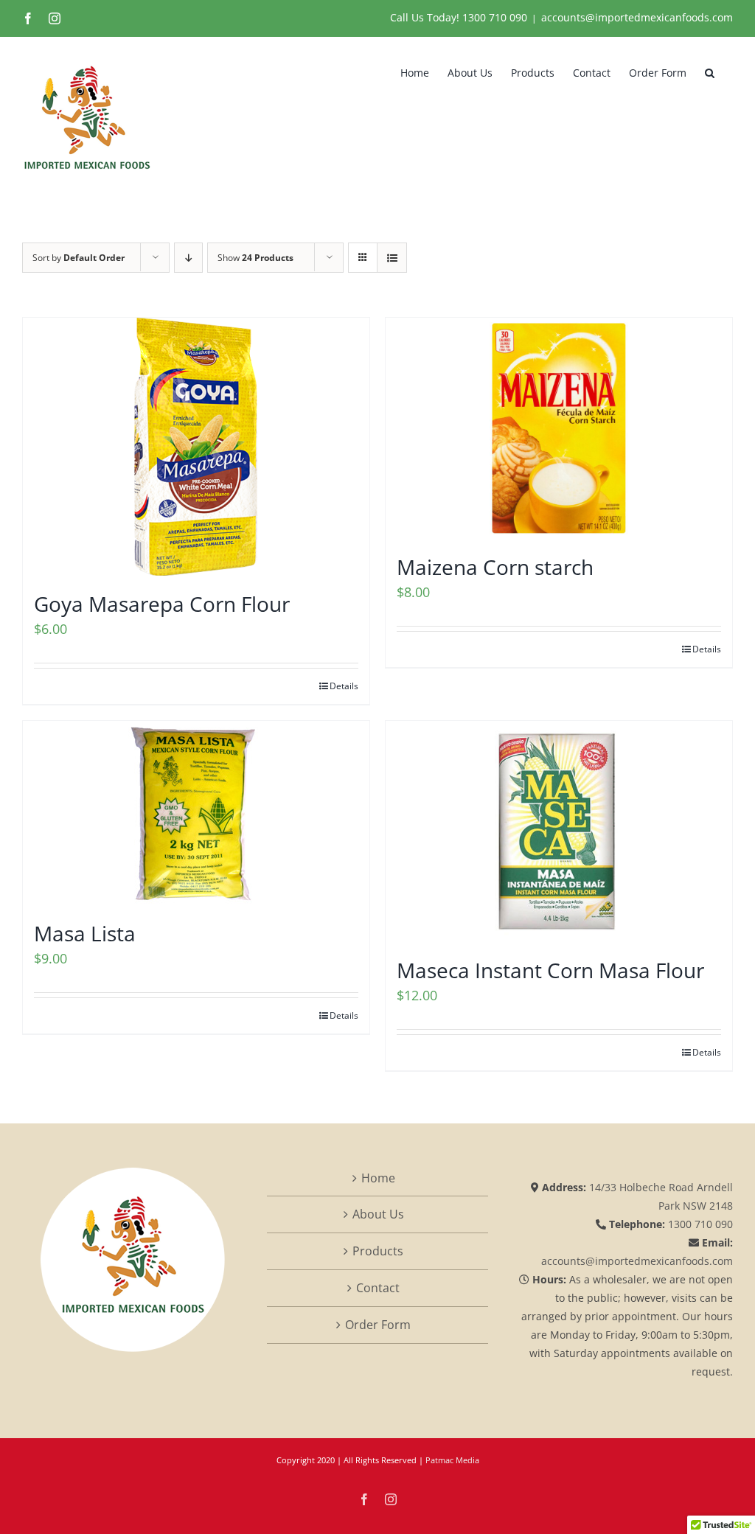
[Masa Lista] (196, 813)
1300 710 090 (494, 17)
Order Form (378, 1325)
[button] (709, 71)
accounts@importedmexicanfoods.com (637, 17)
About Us (378, 1214)
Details (344, 686)
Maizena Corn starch (495, 567)
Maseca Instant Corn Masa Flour (550, 970)
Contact (378, 1288)
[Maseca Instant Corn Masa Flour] (559, 831)
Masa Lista (85, 933)
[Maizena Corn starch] (559, 428)
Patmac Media (452, 1459)
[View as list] (392, 257)
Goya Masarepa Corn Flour (162, 604)
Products (377, 1251)
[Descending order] (188, 258)
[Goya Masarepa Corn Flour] (196, 447)
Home (378, 1178)
